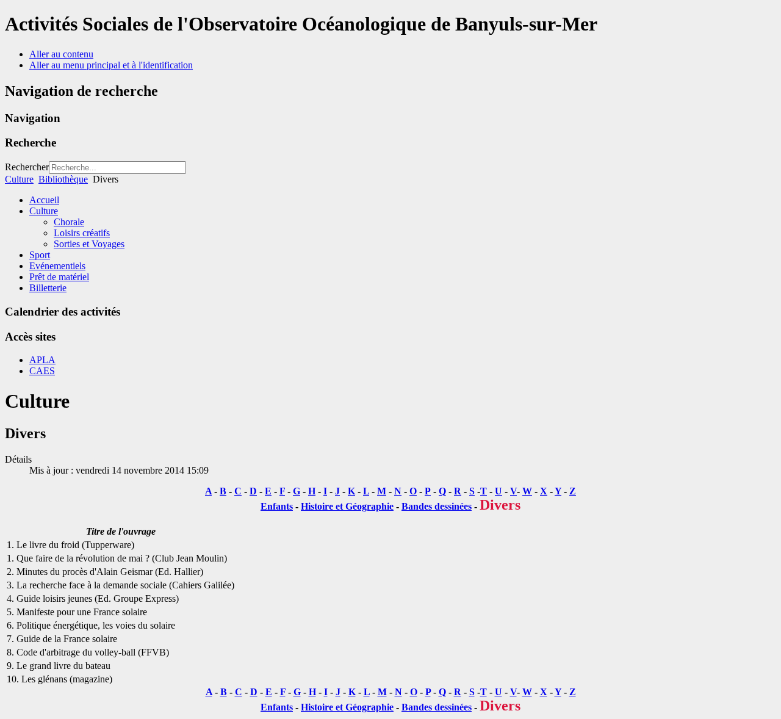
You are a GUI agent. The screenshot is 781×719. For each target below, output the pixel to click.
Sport (39, 255)
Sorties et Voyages (89, 244)
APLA (42, 360)
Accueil (44, 200)
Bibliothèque (63, 179)
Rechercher (27, 167)
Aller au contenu (61, 54)
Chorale (69, 222)
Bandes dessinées (436, 506)
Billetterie (48, 288)
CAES (42, 371)
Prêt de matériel (59, 277)
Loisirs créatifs (82, 233)
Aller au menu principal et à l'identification (111, 65)
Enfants (277, 506)
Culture (19, 179)
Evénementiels (57, 266)
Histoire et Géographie (347, 506)
